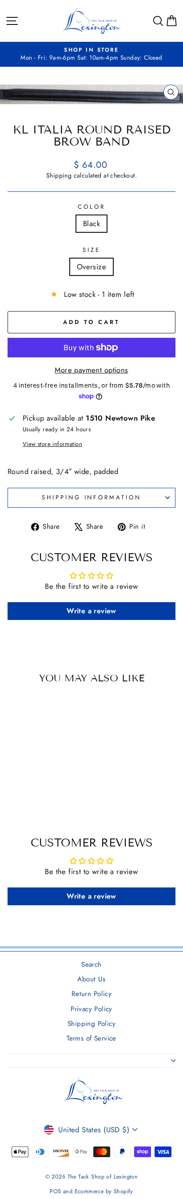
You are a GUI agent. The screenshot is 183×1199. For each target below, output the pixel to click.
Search (91, 964)
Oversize (91, 266)
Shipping (59, 175)
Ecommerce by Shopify (104, 1191)
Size (91, 250)
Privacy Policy (91, 1009)
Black (91, 223)
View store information (52, 444)
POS (55, 1191)
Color (91, 207)
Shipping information (92, 497)
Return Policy (91, 994)
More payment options (91, 370)
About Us (91, 979)
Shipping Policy (91, 1024)
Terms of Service (91, 1038)
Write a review (91, 611)
